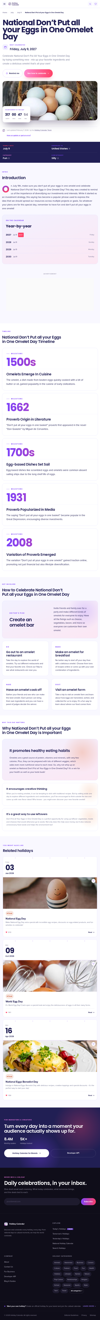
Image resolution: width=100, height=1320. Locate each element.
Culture (57, 1268)
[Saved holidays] (95, 4)
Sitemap (93, 1315)
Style (86, 1285)
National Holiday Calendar (63, 1243)
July (12, 13)
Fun (5, 158)
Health (91, 1268)
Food (76, 1268)
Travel (64, 1291)
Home (5, 13)
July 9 (19, 13)
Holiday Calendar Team (43, 130)
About (6, 1262)
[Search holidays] (90, 4)
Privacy (84, 1315)
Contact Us (8, 1267)
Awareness (68, 1263)
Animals (57, 1263)
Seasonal (67, 1285)
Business (80, 1263)
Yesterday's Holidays (61, 1239)
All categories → (76, 1291)
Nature (87, 1274)
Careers (90, 1263)
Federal (67, 1268)
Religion (84, 1279)
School (56, 1285)
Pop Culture (58, 1279)
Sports (77, 1285)
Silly (54, 158)
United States (60, 148)
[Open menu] (4, 4)
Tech (56, 1291)
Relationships (72, 1279)
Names (77, 1274)
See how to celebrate (36, 73)
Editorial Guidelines (71, 1315)
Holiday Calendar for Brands (25, 1153)
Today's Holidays (62, 1229)
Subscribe (88, 1201)
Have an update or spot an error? (19, 135)
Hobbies (57, 1274)
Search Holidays (59, 1248)
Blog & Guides (10, 1281)
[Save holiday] (93, 881)
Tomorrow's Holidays (61, 1234)
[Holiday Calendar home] (13, 4)
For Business (9, 1272)
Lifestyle (68, 1274)
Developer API (73, 1153)
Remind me (14, 73)
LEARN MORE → (89, 1306)
